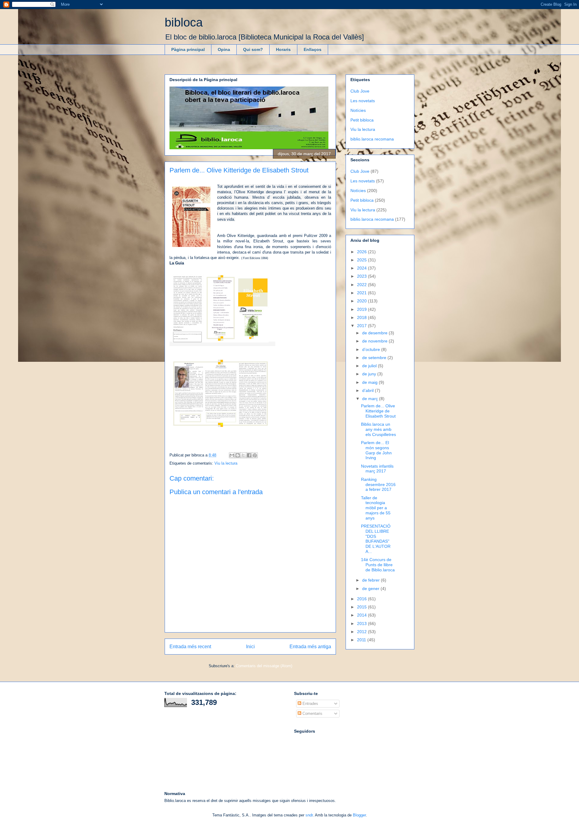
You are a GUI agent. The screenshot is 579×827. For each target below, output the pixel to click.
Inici (250, 646)
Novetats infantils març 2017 (377, 469)
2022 (362, 284)
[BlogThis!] (238, 455)
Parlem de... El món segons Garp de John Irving (376, 450)
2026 (362, 251)
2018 (362, 317)
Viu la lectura (225, 463)
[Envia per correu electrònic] (232, 455)
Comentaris (311, 713)
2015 (362, 606)
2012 (362, 631)
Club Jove (359, 91)
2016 (362, 598)
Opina (224, 49)
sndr (309, 815)
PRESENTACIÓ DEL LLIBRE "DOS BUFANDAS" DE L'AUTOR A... (376, 539)
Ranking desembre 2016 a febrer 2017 (378, 484)
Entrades (309, 703)
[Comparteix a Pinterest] (255, 455)
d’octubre (371, 349)
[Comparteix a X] (243, 455)
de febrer (371, 580)
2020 (362, 300)
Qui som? (253, 49)
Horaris (283, 49)
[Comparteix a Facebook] (249, 455)
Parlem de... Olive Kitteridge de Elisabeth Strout (378, 410)
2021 (362, 292)
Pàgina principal (188, 49)
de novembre (375, 341)
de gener (371, 588)
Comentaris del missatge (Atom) (264, 666)
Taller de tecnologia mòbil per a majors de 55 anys (376, 507)
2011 (362, 639)
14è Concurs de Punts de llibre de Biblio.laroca (378, 564)
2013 (362, 623)
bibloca (184, 22)
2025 (362, 259)
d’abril (368, 390)
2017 (362, 325)
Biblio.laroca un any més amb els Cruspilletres (378, 429)
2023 (362, 276)
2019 (362, 309)
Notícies (358, 110)
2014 (362, 615)
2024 (362, 268)
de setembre (375, 357)
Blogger (359, 815)
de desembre (375, 332)
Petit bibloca (362, 120)
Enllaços (312, 49)
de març (370, 398)
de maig (370, 382)
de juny (369, 373)
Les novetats (362, 100)
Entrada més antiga (310, 646)
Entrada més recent (190, 646)
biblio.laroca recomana (372, 139)
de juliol (370, 365)
